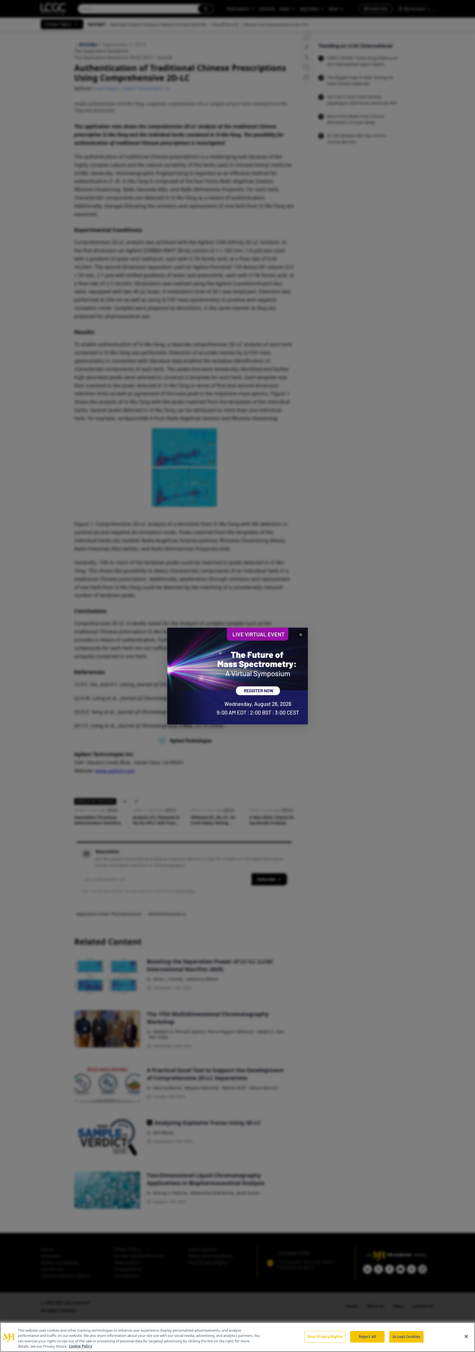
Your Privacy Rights (324, 1336)
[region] (237, 1337)
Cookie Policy (80, 1346)
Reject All (367, 1336)
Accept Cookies (406, 1336)
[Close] (466, 1336)
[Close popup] (301, 635)
